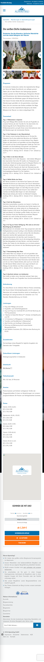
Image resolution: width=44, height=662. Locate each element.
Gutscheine (6, 614)
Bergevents (6, 608)
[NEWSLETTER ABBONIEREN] (37, 625)
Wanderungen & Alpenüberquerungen (23, 20)
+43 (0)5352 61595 (38, 3)
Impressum (8, 635)
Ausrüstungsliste (22, 516)
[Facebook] (4, 635)
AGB (31, 635)
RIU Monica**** (7, 368)
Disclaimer (16, 635)
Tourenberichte (7, 605)
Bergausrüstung (8, 602)
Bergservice (6, 611)
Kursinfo (5, 599)
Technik (12, 513)
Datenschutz (25, 635)
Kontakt (12, 637)
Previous (3, 55)
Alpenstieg (22, 10)
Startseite (6, 20)
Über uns (6, 637)
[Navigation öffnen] (4, 10)
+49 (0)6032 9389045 (37, 1)
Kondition (25, 513)
